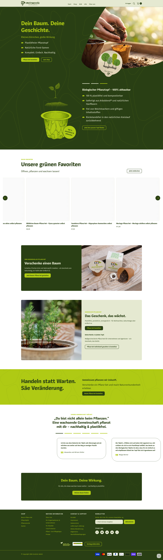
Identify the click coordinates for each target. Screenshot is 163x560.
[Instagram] (102, 532)
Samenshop (88, 116)
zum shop (46, 60)
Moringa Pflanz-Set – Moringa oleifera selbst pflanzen (136, 223)
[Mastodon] (107, 532)
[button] (86, 83)
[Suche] (134, 3)
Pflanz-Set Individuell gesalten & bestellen (102, 347)
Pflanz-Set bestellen (30, 60)
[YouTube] (112, 532)
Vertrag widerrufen (93, 544)
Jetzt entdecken (134, 171)
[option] (47, 204)
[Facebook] (97, 532)
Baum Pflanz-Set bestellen (93, 393)
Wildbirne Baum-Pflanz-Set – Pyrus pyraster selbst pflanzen (45, 224)
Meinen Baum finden (81, 493)
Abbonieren (129, 522)
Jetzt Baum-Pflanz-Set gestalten (38, 275)
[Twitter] (117, 532)
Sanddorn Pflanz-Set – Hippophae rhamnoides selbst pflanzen (91, 224)
